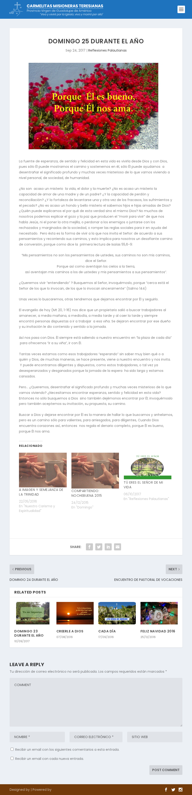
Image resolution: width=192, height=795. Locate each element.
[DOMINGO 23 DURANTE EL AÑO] (33, 613)
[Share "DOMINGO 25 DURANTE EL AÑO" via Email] (117, 547)
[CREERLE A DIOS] (75, 613)
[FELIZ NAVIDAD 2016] (159, 613)
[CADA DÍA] (117, 613)
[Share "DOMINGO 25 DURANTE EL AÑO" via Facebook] (89, 547)
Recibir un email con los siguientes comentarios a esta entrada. (67, 749)
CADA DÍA (107, 631)
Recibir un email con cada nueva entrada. (49, 758)
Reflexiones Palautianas (107, 50)
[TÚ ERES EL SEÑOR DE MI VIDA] (147, 466)
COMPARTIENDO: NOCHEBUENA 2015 (86, 493)
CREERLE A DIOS (70, 631)
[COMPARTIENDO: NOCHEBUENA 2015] (95, 471)
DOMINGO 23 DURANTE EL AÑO (29, 633)
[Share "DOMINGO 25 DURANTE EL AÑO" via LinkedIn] (108, 547)
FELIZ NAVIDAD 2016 (157, 631)
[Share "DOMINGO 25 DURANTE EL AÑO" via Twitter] (98, 547)
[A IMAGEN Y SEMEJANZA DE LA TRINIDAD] (43, 470)
